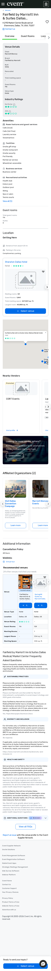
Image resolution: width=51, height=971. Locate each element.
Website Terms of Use (10, 906)
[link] (21, 388)
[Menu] (3, 4)
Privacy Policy (7, 898)
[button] (25, 344)
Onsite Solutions (8, 849)
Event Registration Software (13, 859)
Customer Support (9, 888)
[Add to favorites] (47, 22)
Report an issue (9, 835)
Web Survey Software (10, 871)
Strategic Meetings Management (15, 867)
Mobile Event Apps (9, 863)
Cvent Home (7, 881)
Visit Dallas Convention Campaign (10, 504)
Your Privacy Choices (10, 892)
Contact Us (6, 884)
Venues (8, 10)
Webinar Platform (9, 875)
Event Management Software (13, 855)
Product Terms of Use (10, 902)
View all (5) (7, 201)
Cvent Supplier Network (11, 846)
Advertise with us (9, 910)
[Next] (48, 37)
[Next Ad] (47, 287)
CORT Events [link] (12, 399)
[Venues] (46, 4)
